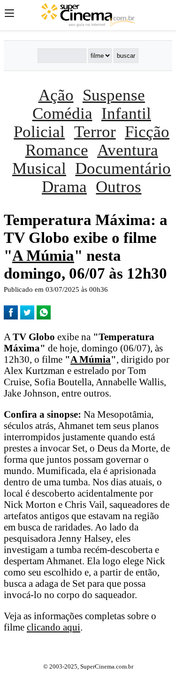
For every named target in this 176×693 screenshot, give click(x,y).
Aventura (127, 150)
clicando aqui (53, 627)
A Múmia (43, 255)
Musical (39, 168)
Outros (118, 186)
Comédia (62, 113)
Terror (95, 131)
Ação (56, 95)
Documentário (123, 168)
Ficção (147, 131)
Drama (64, 186)
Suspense (114, 95)
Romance (56, 150)
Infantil (126, 113)
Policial (39, 131)
